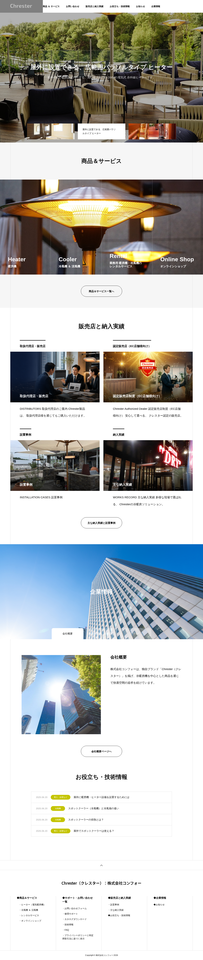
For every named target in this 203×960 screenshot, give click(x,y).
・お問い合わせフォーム (74, 908)
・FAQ (65, 930)
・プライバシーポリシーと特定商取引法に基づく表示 (77, 937)
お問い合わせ (72, 6)
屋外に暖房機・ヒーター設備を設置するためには (101, 797)
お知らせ (140, 6)
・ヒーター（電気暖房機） (31, 904)
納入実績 (118, 434)
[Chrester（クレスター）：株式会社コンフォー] (21, 6)
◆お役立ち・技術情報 (119, 915)
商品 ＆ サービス (51, 6)
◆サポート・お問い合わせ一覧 (77, 900)
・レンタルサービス (28, 915)
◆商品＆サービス (27, 898)
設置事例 (25, 434)
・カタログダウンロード (74, 919)
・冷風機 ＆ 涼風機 (27, 910)
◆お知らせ (159, 904)
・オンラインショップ (29, 920)
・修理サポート (70, 913)
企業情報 (155, 6)
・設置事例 (113, 904)
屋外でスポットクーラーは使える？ (94, 831)
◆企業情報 (160, 898)
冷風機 (58, 808)
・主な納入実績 (116, 910)
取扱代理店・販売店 (33, 346)
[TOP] (101, 865)
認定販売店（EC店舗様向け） (132, 346)
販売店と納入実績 (94, 6)
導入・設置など (60, 797)
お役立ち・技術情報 (120, 6)
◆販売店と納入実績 (119, 898)
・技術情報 (67, 924)
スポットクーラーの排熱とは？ (86, 819)
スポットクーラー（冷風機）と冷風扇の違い (93, 808)
